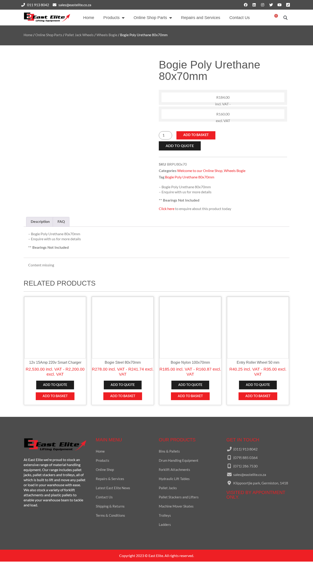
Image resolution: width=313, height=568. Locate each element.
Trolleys (165, 515)
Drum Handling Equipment (178, 460)
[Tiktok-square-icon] (288, 4)
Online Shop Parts (150, 17)
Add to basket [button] (55, 396)
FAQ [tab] (61, 222)
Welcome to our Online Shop (199, 170)
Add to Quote (180, 146)
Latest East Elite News (113, 488)
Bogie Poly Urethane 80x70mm (189, 177)
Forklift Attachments (174, 469)
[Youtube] (279, 4)
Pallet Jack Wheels (79, 35)
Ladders (165, 524)
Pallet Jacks (168, 488)
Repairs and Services (200, 17)
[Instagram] (262, 4)
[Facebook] (245, 4)
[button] (285, 17)
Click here (166, 208)
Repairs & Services (110, 479)
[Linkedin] (254, 4)
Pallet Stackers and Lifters (179, 497)
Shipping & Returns (110, 506)
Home (88, 17)
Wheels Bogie (106, 35)
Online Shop (105, 469)
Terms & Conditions (110, 515)
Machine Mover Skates (176, 506)
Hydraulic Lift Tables (174, 479)
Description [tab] (40, 222)
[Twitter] (271, 4)
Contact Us (239, 17)
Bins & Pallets (169, 451)
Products (111, 17)
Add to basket (196, 135)
